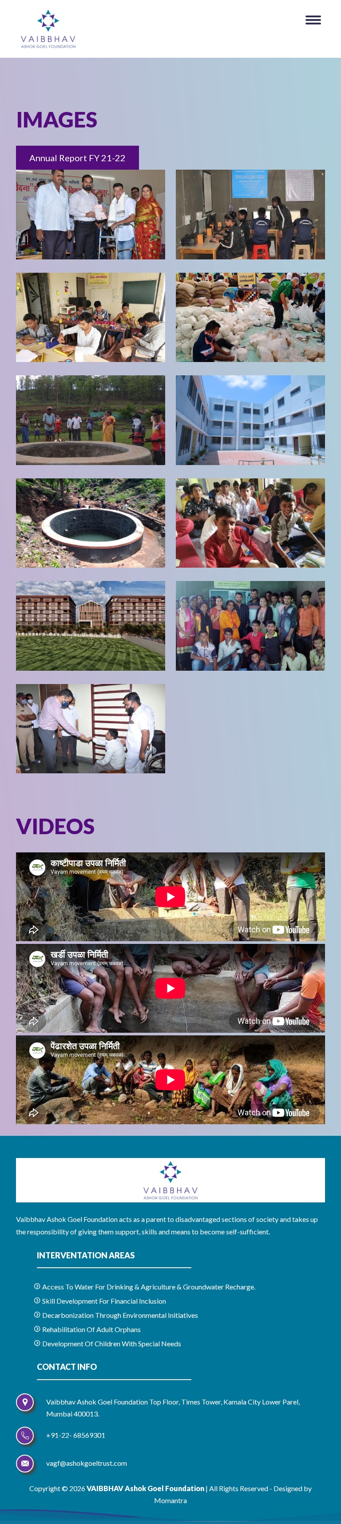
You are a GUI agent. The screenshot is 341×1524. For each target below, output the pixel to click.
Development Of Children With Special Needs (111, 1343)
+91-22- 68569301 (75, 1435)
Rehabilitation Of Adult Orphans (91, 1329)
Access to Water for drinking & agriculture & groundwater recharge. (148, 1286)
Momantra (170, 1500)
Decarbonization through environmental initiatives (119, 1315)
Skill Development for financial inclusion (103, 1301)
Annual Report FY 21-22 (77, 157)
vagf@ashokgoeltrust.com (86, 1463)
